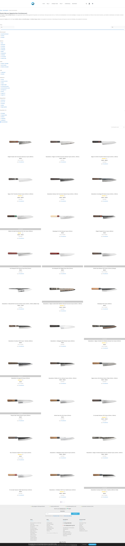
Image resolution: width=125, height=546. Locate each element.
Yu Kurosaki (3, 56)
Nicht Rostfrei (3, 65)
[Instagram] (60, 542)
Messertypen (5, 10)
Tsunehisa (3, 46)
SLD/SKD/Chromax (5, 86)
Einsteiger (3, 113)
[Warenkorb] (92, 3)
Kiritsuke (2, 37)
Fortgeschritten (4, 115)
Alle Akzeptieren (92, 544)
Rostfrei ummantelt (4, 66)
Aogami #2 (3, 93)
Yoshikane (3, 54)
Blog (48, 519)
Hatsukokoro (3, 53)
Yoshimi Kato (3, 58)
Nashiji (2, 105)
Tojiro (2, 42)
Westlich (2, 74)
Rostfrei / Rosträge (4, 63)
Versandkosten (105, 163)
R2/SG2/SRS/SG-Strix (5, 88)
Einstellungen (32, 544)
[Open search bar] (86, 3)
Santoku (2, 35)
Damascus (3, 100)
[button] (48, 4)
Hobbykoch (3, 120)
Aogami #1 (3, 94)
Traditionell (3, 72)
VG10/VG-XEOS (4, 81)
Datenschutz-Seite (74, 544)
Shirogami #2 (3, 89)
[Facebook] (62, 542)
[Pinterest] (65, 542)
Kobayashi (3, 49)
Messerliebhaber (4, 121)
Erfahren (2, 116)
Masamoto (3, 44)
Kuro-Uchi (3, 101)
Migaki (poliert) (4, 106)
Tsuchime (3, 103)
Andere (2, 82)
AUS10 (2, 79)
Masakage (3, 48)
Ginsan (2, 91)
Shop (1, 10)
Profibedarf (3, 118)
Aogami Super (4, 84)
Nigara (2, 51)
